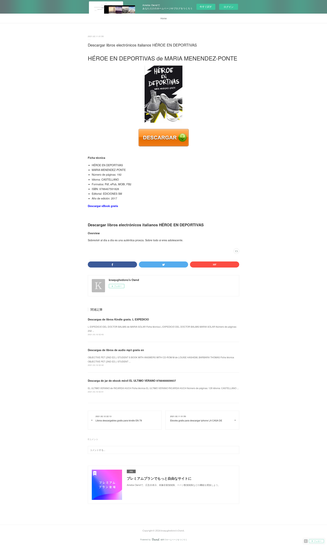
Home (163, 18)
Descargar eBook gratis (103, 206)
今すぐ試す (206, 6)
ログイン (229, 7)
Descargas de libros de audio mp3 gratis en (116, 350)
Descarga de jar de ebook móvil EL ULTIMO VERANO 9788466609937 (132, 380)
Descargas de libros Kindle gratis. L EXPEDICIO (118, 319)
